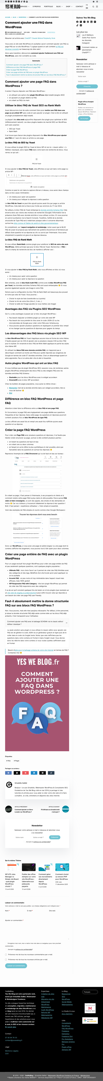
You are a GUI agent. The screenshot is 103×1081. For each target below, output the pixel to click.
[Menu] (97, 6)
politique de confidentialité (41, 842)
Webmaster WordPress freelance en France (63, 1075)
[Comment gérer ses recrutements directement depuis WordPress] (45, 867)
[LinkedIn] (16, 1)
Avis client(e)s (67, 1014)
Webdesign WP (47, 1018)
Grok (53, 38)
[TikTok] (21, 1)
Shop (68, 6)
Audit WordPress (47, 1010)
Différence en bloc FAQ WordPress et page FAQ (23, 67)
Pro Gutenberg (67, 1039)
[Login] (97, 1)
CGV (7, 1054)
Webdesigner (85, 1075)
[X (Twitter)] (8, 1)
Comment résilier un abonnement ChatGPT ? (89, 50)
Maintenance (46, 1007)
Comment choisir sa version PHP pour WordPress (62, 876)
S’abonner (54, 837)
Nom (7, 911)
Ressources (66, 994)
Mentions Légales (11, 1051)
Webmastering (46, 1015)
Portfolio (48, 6)
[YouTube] (19, 1)
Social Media (67, 1002)
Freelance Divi (67, 1036)
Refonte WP (45, 1012)
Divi (10, 393)
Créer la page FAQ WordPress (17, 70)
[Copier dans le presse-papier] (51, 773)
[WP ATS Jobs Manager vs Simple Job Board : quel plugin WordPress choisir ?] (12, 867)
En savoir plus (10, 1027)
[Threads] (42, 773)
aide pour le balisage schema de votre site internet (34, 650)
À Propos (37, 6)
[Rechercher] (93, 6)
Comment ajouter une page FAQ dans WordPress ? (24, 65)
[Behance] (24, 1)
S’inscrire (87, 86)
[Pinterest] (14, 1)
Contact (79, 6)
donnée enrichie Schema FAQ (52, 210)
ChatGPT (28, 38)
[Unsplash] (27, 1)
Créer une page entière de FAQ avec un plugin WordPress (27, 72)
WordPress (51, 32)
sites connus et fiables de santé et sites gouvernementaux (36, 223)
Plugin (16, 761)
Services (23, 6)
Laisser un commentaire (16, 966)
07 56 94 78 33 (11, 1038)
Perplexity (47, 38)
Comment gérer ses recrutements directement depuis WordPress (45, 879)
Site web (52, 911)
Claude (34, 38)
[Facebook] (6, 1)
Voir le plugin (84, 118)
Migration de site (47, 999)
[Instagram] (11, 1)
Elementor (13, 388)
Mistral (40, 38)
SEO (63, 997)
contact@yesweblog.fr (13, 1040)
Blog (58, 6)
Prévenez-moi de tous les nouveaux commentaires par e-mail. (30, 954)
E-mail (30, 911)
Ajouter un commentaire (14, 920)
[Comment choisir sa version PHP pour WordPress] (62, 867)
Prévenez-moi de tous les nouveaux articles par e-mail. (28, 959)
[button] (37, 623)
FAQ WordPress (67, 1028)
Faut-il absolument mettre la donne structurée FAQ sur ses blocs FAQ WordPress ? (36, 75)
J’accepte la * (38, 842)
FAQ (8, 761)
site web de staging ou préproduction (21, 593)
